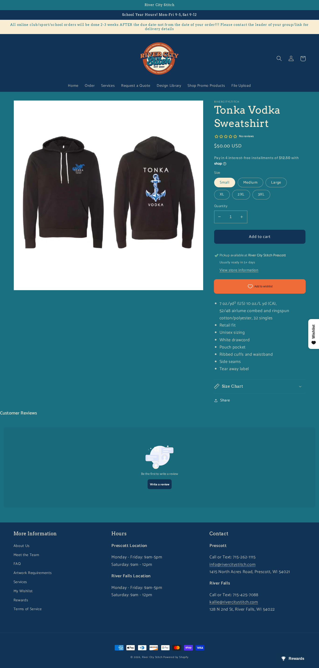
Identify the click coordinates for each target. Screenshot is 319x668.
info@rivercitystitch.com (232, 564)
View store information (239, 270)
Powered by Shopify (175, 657)
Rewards (21, 600)
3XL (261, 194)
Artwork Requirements (33, 573)
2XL (241, 194)
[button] (279, 59)
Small (225, 182)
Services (20, 582)
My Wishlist (23, 591)
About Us (22, 546)
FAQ (17, 564)
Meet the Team (26, 555)
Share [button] (225, 400)
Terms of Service (28, 609)
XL (222, 194)
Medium (250, 182)
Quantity (221, 206)
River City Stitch (152, 657)
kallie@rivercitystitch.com (233, 602)
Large (276, 182)
